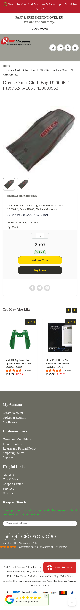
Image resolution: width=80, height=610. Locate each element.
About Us (9, 475)
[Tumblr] (43, 536)
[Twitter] (7, 536)
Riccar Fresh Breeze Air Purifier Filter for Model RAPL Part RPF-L (57, 363)
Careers (8, 493)
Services (8, 488)
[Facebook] (16, 536)
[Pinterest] (25, 536)
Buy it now (40, 270)
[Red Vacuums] (9, 604)
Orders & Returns (14, 417)
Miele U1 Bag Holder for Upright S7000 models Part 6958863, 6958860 (19, 363)
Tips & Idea (10, 479)
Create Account (13, 413)
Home (7, 65)
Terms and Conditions (17, 439)
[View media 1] (9, 184)
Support (8, 457)
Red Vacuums (18, 567)
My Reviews (11, 422)
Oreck (15, 227)
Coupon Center (13, 484)
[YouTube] (52, 536)
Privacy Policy (12, 444)
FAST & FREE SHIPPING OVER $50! (40, 17)
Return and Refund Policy (20, 448)
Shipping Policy (13, 453)
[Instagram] (34, 536)
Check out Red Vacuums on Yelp (20, 543)
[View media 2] (23, 184)
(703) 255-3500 (41, 29)
